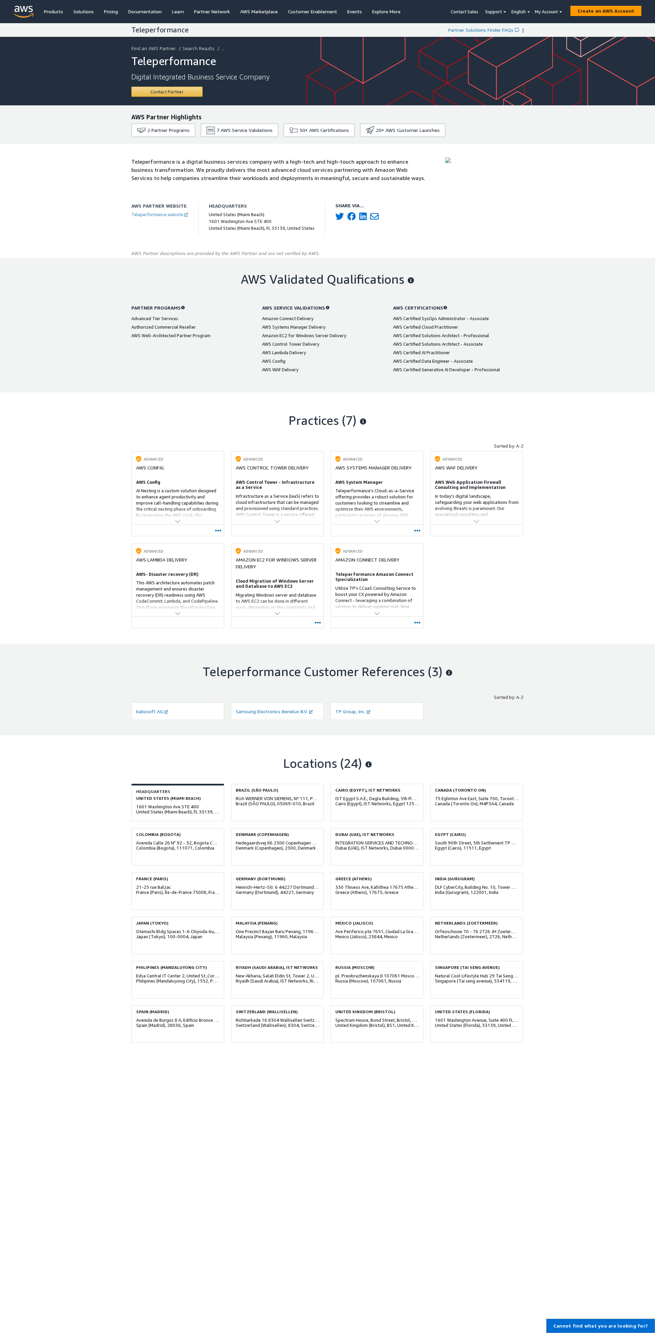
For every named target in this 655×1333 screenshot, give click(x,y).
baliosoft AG (149, 711)
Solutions (83, 11)
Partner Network (212, 11)
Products (53, 11)
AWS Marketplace (259, 11)
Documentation (145, 11)
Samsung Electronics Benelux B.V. (272, 711)
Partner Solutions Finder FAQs (480, 30)
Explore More (386, 11)
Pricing (111, 11)
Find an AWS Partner (153, 48)
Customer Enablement (312, 11)
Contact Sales (464, 11)
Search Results (198, 48)
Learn (178, 11)
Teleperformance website (157, 214)
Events (354, 11)
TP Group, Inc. (350, 711)
